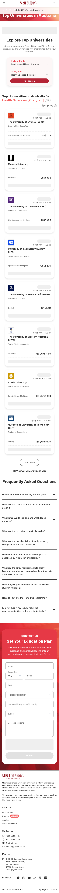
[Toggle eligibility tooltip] (55, 105)
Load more (29, 462)
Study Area (16, 71)
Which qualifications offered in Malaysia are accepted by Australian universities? (24, 556)
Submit (29, 755)
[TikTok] (34, 877)
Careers (5, 816)
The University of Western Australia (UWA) (28, 338)
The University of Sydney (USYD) (26, 122)
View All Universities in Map (31, 471)
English (45, 889)
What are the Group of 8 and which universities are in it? (26, 506)
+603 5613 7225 (13, 836)
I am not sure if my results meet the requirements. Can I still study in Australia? (24, 610)
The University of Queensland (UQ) (27, 206)
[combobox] (14, 675)
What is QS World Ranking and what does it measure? (24, 520)
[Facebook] (18, 877)
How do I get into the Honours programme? (24, 597)
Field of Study (18, 61)
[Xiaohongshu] (45, 877)
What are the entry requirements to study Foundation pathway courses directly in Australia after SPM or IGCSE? (27, 571)
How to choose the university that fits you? (24, 494)
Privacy (54, 889)
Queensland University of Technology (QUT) (29, 426)
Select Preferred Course (28, 10)
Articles (5, 820)
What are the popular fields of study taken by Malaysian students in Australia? (25, 543)
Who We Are (7, 812)
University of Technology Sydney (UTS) (26, 250)
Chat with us (11, 843)
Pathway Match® (9, 823)
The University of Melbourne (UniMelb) (29, 294)
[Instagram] (23, 877)
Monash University (18, 164)
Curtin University (17, 382)
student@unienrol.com (15, 846)
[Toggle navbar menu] (3, 3)
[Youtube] (29, 877)
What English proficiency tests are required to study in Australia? (25, 586)
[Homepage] (28, 3)
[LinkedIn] (40, 877)
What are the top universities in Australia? (23, 531)
